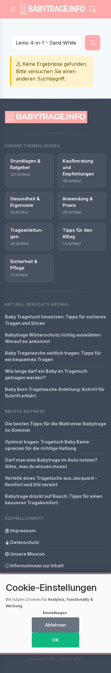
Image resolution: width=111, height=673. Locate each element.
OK (55, 640)
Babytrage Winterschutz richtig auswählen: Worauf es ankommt (53, 338)
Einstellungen (55, 613)
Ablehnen (55, 625)
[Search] (92, 9)
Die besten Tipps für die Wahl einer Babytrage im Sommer (55, 427)
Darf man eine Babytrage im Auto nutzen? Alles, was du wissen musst (51, 463)
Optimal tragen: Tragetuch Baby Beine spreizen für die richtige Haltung (47, 445)
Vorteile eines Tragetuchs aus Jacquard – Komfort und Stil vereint (51, 481)
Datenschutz (24, 542)
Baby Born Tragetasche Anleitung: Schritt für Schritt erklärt (55, 392)
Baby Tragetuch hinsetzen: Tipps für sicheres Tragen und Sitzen (55, 320)
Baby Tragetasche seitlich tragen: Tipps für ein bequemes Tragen (53, 356)
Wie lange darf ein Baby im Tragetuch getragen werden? (46, 374)
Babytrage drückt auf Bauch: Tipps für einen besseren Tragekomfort (53, 499)
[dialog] (55, 613)
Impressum (22, 530)
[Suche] (92, 42)
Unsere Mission (27, 554)
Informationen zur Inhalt (36, 565)
